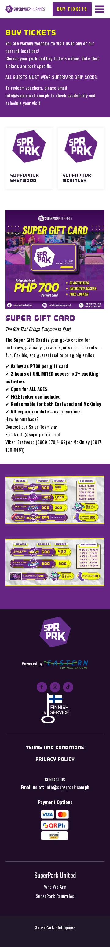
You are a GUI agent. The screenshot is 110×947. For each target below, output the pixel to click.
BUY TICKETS (72, 8)
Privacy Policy (55, 759)
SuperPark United (55, 875)
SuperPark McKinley (76, 178)
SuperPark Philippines (25, 9)
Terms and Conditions (55, 747)
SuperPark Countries (55, 896)
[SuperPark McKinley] (81, 146)
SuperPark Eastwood (24, 178)
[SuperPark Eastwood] (29, 146)
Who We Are (55, 886)
